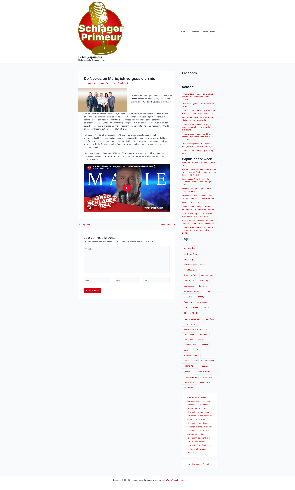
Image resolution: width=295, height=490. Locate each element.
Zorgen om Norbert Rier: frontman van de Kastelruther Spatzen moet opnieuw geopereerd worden (199, 172)
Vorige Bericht (86, 224)
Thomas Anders (189, 382)
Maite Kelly (203, 335)
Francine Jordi (201, 302)
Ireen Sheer (209, 319)
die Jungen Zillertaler (191, 291)
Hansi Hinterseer (191, 307)
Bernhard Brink (207, 275)
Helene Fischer (192, 313)
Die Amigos (189, 286)
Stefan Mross (206, 377)
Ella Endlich (188, 297)
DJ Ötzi (207, 291)
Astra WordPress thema (172, 480)
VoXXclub (188, 387)
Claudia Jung (203, 281)
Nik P (195, 350)
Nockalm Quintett (191, 355)
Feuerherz (188, 302)
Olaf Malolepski (190, 360)
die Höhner (203, 286)
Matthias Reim (190, 345)
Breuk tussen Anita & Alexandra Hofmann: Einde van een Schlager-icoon (197, 182)
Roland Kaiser (190, 366)
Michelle (204, 345)
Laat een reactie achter (94, 83)
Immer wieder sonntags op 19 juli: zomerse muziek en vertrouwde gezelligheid (196, 127)
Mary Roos (201, 340)
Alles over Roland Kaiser (192, 202)
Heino (206, 307)
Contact (184, 32)
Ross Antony (206, 366)
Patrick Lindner (207, 360)
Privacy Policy (208, 32)
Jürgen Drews (190, 324)
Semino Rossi (203, 371)
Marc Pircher (188, 340)
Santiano (188, 372)
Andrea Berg (190, 248)
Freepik (206, 464)
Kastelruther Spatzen (193, 329)
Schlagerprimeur (90, 57)
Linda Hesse (189, 335)
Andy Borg (188, 260)
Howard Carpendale (192, 319)
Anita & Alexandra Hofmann (194, 265)
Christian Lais (189, 281)
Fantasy (200, 297)
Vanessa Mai (205, 382)
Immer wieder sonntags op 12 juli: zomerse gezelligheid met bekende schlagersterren (197, 137)
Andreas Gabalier (192, 254)
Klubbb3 (209, 329)
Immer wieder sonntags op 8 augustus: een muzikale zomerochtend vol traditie (199, 97)
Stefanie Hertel (190, 377)
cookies (195, 32)
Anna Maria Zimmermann (194, 270)
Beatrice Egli (190, 275)
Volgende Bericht (166, 224)
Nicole (186, 350)
